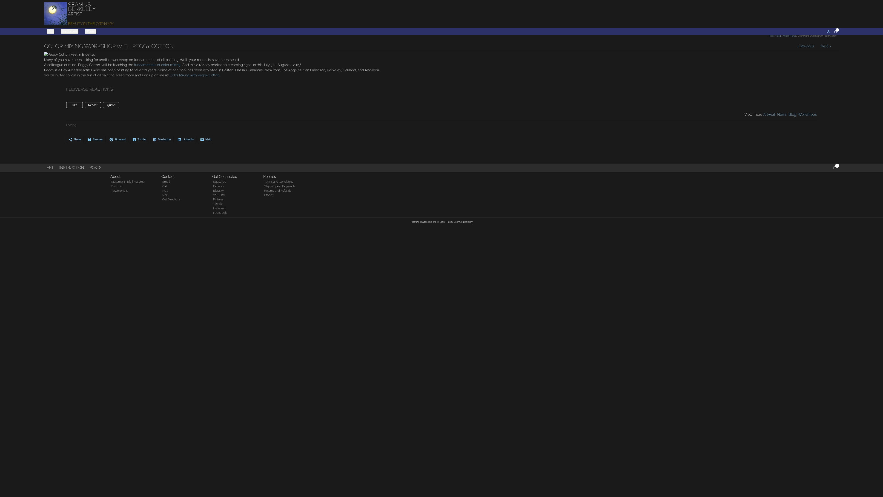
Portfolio (117, 186)
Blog (779, 36)
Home (771, 36)
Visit (165, 195)
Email (166, 181)
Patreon (218, 186)
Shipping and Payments (279, 186)
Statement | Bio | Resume (127, 181)
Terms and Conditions (278, 181)
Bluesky (218, 190)
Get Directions (171, 199)
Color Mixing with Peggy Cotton (195, 75)
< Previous (806, 46)
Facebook (220, 212)
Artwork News (789, 36)
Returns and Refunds (277, 190)
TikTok (217, 203)
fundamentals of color (151, 65)
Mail (165, 190)
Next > (825, 46)
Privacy (269, 195)
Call (164, 186)
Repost (92, 105)
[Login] (828, 31)
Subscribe (219, 181)
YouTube (219, 195)
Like (74, 105)
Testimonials (119, 190)
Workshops (807, 114)
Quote (111, 105)
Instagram (219, 208)
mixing (175, 65)
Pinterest (218, 199)
